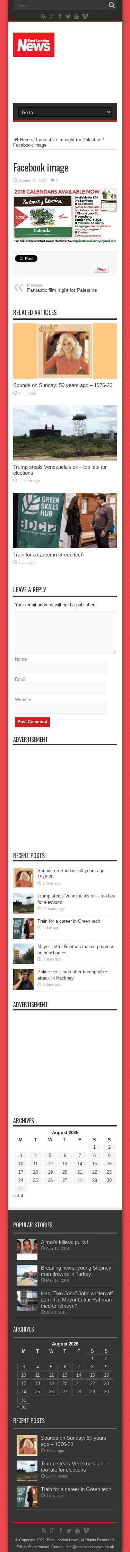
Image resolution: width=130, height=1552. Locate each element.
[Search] (112, 5)
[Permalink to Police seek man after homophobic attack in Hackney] (23, 979)
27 (64, 1180)
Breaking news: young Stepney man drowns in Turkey (76, 1271)
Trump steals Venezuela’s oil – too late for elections (75, 1467)
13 (64, 1163)
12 (50, 1163)
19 (50, 1172)
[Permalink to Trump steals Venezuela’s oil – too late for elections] (65, 433)
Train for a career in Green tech (48, 555)
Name (21, 659)
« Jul (18, 1195)
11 (35, 1163)
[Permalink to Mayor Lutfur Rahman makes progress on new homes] (23, 954)
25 (35, 1180)
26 (50, 1180)
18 (35, 1172)
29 (94, 1180)
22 (94, 1172)
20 (64, 1172)
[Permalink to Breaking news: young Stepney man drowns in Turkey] (27, 1275)
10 (20, 1163)
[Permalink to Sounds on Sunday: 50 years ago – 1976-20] (65, 351)
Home (26, 139)
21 (79, 1172)
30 (109, 1180)
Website (23, 699)
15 (94, 1163)
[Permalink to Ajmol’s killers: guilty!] (27, 1249)
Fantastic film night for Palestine (68, 139)
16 (109, 1163)
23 (109, 1172)
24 (20, 1180)
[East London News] (65, 45)
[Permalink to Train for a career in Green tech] (65, 520)
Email (20, 679)
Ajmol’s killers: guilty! (64, 1242)
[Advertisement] (68, 77)
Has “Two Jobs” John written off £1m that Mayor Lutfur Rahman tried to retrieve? (77, 1299)
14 (79, 1163)
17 (20, 1172)
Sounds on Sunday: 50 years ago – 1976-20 (62, 385)
